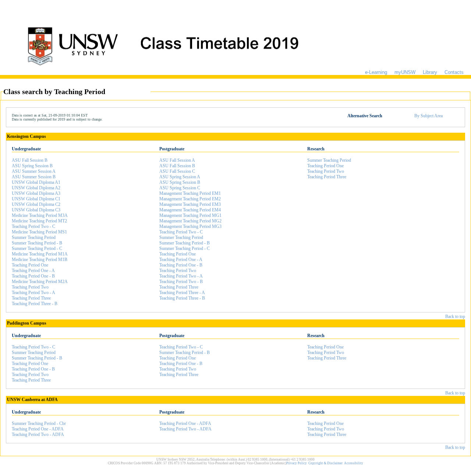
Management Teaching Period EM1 (190, 193)
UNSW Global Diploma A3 (36, 193)
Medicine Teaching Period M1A (40, 254)
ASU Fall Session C (177, 171)
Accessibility (353, 463)
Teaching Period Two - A (33, 292)
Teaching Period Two (30, 287)
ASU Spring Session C (179, 187)
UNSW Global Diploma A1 (36, 182)
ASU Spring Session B (32, 165)
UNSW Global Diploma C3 (36, 209)
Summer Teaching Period (34, 237)
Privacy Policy (296, 463)
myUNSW (404, 72)
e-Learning (376, 72)
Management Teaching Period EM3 (190, 204)
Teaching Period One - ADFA (38, 429)
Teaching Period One (30, 265)
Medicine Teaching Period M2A (40, 281)
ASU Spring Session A (179, 176)
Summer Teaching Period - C (37, 248)
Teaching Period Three (31, 298)
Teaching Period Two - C (33, 226)
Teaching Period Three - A (182, 292)
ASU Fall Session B (29, 160)
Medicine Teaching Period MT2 (39, 220)
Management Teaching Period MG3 (190, 226)
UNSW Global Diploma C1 (36, 198)
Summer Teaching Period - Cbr (39, 423)
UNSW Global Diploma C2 (36, 204)
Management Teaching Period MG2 (190, 220)
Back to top (455, 316)
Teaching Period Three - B (34, 303)
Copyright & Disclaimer (325, 463)
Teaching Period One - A (33, 270)
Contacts (454, 72)
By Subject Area (428, 115)
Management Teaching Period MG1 (190, 215)
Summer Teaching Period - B (37, 243)
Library (430, 72)
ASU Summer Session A (34, 171)
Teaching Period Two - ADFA (38, 434)
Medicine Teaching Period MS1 (39, 232)
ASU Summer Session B (34, 176)
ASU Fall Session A (177, 160)
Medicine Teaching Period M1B (39, 259)
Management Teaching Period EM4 (190, 209)
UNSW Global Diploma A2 (36, 187)
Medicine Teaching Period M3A (40, 215)
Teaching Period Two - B (181, 281)
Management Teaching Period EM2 (190, 198)
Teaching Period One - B (33, 276)
